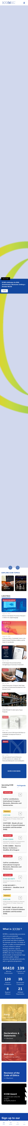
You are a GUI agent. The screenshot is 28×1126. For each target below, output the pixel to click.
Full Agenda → (21, 786)
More (4, 290)
